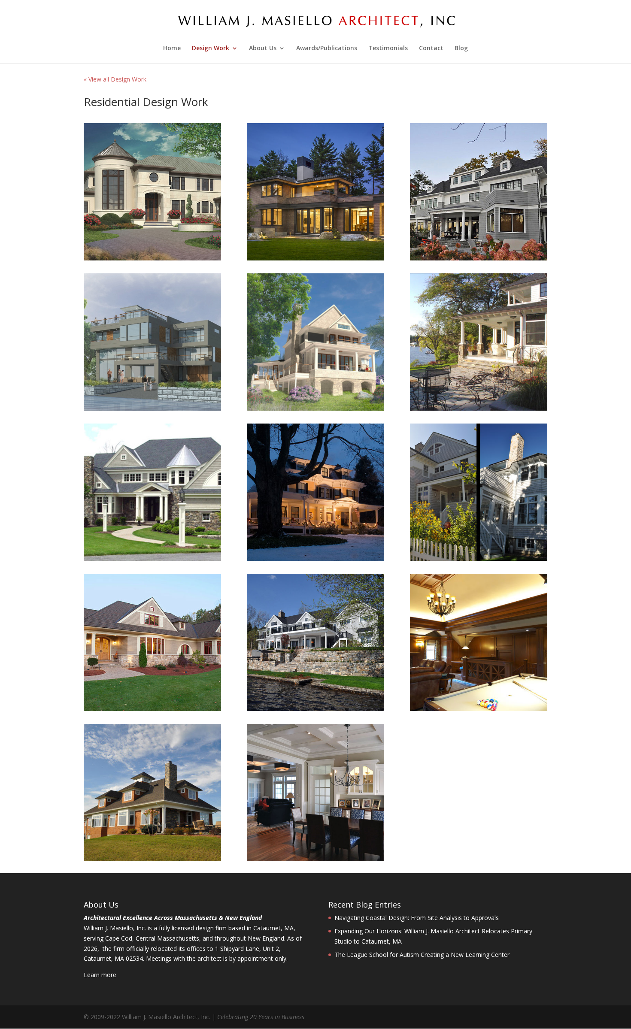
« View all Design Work (115, 79)
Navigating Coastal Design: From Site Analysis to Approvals (416, 918)
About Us (262, 48)
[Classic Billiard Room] (478, 709)
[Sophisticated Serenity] (315, 258)
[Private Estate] (152, 859)
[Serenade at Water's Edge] (152, 258)
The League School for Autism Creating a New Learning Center (422, 954)
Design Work (210, 48)
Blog (461, 48)
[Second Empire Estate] (315, 558)
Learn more (100, 975)
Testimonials (388, 48)
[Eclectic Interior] (315, 859)
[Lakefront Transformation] (315, 709)
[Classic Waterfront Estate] (478, 258)
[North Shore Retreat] (478, 408)
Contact (431, 48)
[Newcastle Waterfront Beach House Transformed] (315, 408)
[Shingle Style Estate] (152, 558)
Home (172, 48)
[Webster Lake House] (152, 408)
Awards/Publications (326, 48)
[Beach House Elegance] (478, 558)
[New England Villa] (152, 709)
